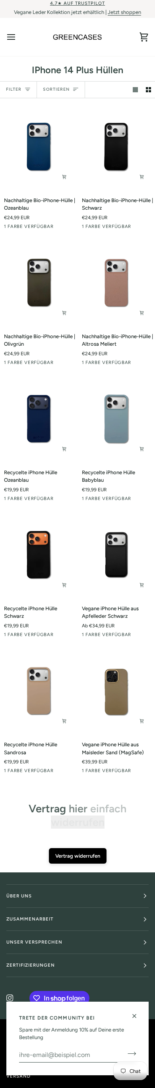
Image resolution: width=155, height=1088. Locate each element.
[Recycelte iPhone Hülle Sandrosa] (39, 691)
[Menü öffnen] (18, 37)
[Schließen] (138, 1016)
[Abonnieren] (129, 1053)
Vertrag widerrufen (77, 856)
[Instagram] (10, 998)
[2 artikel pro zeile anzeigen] (148, 90)
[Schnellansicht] (64, 177)
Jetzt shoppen (124, 12)
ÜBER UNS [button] (19, 896)
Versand (18, 1076)
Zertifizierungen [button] (30, 965)
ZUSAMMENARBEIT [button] (30, 919)
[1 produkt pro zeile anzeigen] (135, 90)
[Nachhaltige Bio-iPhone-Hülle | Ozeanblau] (39, 147)
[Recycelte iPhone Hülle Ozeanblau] (39, 419)
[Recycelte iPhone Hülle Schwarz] (39, 555)
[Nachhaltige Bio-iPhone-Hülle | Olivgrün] (39, 283)
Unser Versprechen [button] (34, 942)
